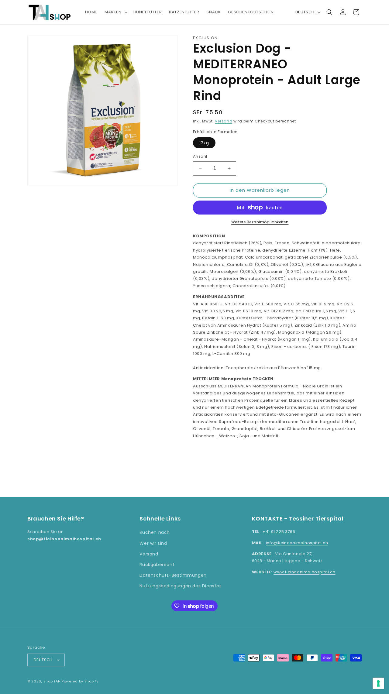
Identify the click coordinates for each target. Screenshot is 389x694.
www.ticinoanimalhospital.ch (304, 572)
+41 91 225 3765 (279, 531)
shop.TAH (52, 681)
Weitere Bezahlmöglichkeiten (260, 222)
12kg (204, 143)
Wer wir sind (153, 543)
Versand (223, 121)
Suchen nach (154, 532)
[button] (115, 12)
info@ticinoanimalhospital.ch (297, 543)
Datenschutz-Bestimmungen (172, 575)
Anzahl (200, 156)
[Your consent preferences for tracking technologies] (378, 683)
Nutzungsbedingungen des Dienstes (180, 586)
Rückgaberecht (156, 565)
